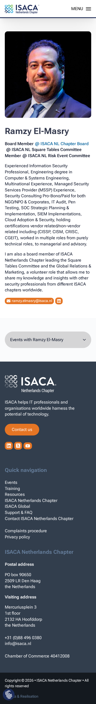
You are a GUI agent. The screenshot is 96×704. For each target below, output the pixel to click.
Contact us (22, 429)
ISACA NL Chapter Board (65, 143)
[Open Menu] (81, 8)
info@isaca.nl (18, 643)
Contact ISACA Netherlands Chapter (39, 518)
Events (11, 482)
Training (12, 488)
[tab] (48, 340)
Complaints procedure (26, 530)
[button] (8, 695)
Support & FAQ (18, 512)
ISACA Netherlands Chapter (31, 500)
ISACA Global (17, 506)
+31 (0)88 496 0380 (23, 637)
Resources (15, 494)
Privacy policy (17, 536)
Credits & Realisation (21, 696)
